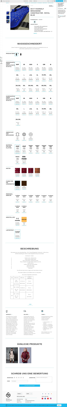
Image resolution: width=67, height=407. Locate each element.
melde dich (61, 15)
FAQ (26, 399)
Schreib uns (28, 402)
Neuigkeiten (20, 399)
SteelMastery (5, 1)
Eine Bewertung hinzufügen (30, 385)
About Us (19, 402)
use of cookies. (54, 405)
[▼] (1, 57)
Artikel (19, 400)
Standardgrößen (29, 400)
